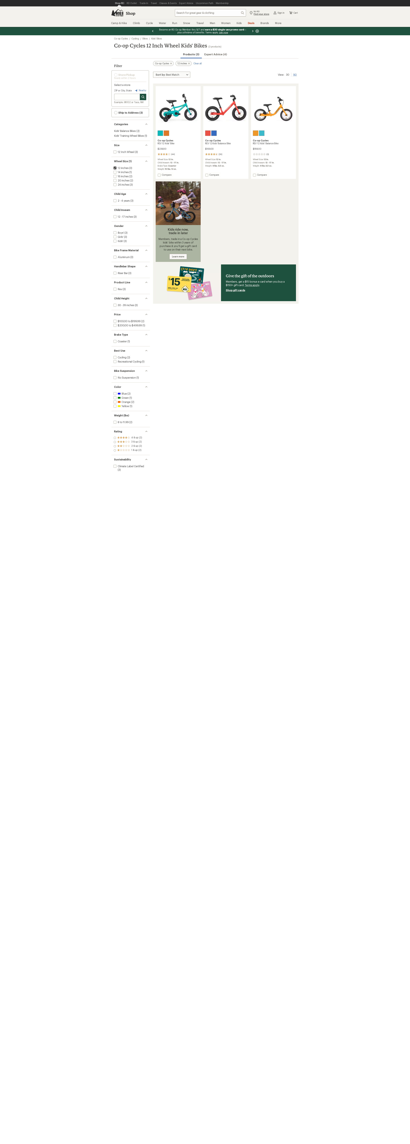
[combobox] (210, 13)
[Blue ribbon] (214, 133)
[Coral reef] (208, 133)
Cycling (135, 38)
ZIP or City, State (123, 90)
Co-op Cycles (121, 38)
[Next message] (253, 31)
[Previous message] (153, 31)
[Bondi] (160, 133)
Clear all (197, 63)
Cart (295, 12)
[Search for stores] (143, 97)
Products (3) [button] (191, 54)
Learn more (178, 256)
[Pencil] (166, 133)
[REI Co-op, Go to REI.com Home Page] (117, 13)
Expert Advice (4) (215, 54)
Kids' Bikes (156, 38)
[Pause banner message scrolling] (257, 31)
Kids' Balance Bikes (125, 130)
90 (295, 74)
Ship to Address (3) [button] (130, 112)
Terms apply (252, 285)
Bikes (145, 38)
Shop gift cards (235, 290)
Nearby (142, 90)
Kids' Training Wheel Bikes (129, 135)
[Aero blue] (261, 133)
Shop (130, 13)
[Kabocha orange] (255, 133)
